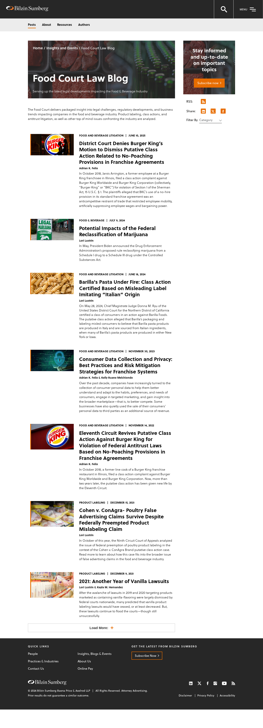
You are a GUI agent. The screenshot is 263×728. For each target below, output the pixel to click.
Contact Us (36, 668)
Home (38, 47)
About (46, 24)
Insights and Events (62, 47)
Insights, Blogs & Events (94, 654)
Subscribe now (208, 83)
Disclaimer (185, 695)
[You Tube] (224, 683)
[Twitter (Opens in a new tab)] (200, 683)
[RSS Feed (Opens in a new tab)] (233, 683)
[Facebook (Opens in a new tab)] (208, 683)
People (33, 654)
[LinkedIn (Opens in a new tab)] (191, 683)
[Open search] (224, 9)
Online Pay (85, 668)
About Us (84, 661)
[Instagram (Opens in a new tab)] (215, 683)
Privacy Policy (205, 695)
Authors (84, 24)
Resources (64, 24)
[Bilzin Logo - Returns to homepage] (27, 9)
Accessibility (227, 695)
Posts (32, 24)
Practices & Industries (43, 661)
